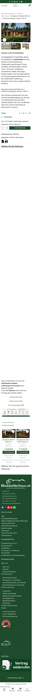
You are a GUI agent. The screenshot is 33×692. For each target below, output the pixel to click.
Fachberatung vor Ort (9, 542)
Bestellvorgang (6, 527)
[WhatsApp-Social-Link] (19, 1)
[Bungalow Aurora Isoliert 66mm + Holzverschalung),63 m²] (23, 432)
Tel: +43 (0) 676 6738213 (9, 497)
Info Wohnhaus (6, 573)
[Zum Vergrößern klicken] (4, 39)
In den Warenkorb (19, 126)
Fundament (7, 590)
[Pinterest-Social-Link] (14, 1)
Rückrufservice (6, 544)
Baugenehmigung (9, 599)
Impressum (5, 529)
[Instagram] (5, 506)
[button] (3, 32)
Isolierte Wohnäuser (16, 136)
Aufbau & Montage (9, 592)
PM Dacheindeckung (10, 615)
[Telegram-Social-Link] (21, 1)
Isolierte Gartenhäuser (9, 604)
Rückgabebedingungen (9, 517)
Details (3, 607)
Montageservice (8, 597)
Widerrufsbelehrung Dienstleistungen (14, 520)
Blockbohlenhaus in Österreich (13, 584)
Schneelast (6, 602)
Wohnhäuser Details (10, 577)
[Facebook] (2, 506)
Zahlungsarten (6, 534)
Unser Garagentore (9, 613)
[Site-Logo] (16, 5)
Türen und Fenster (9, 610)
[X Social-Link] (12, 1)
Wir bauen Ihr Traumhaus (10, 549)
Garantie (6, 568)
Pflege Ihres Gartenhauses (12, 595)
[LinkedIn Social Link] (17, 1)
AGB (2, 515)
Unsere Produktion (9, 570)
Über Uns (4, 562)
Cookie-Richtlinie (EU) (9, 532)
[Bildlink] (15, 482)
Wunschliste (5, 552)
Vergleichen (5, 547)
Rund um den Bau (7, 586)
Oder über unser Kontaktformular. (11, 502)
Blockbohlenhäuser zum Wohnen (14, 581)
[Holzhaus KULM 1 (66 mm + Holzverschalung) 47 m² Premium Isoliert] (8, 432)
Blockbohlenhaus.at (8, 13)
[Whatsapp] (14, 506)
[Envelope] (8, 506)
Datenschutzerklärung (9, 525)
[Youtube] (11, 506)
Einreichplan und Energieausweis (13, 554)
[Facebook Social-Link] (10, 1)
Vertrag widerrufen (8, 522)
